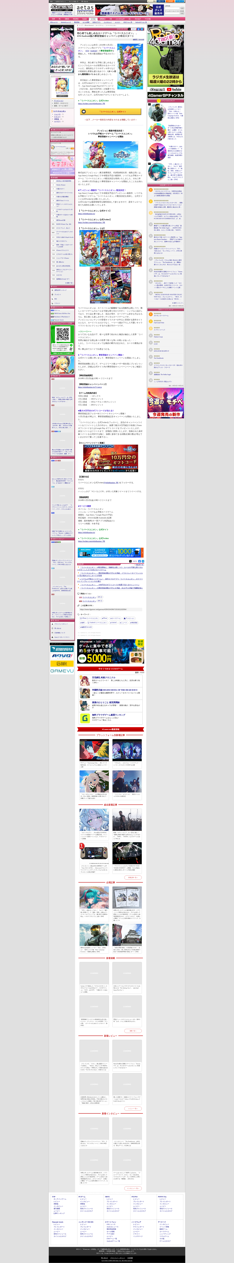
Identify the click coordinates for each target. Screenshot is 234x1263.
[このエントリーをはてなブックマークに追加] (142, 30)
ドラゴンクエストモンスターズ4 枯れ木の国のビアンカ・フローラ (168, 366)
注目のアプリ (97, 22)
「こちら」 (127, 1251)
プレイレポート (112, 1201)
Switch (84, 19)
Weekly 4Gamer (60, 185)
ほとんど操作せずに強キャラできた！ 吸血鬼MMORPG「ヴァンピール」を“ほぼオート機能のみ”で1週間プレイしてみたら (62, 481)
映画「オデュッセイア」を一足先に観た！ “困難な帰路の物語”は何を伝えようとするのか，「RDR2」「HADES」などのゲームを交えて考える (62, 400)
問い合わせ (84, 1)
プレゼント (57, 294)
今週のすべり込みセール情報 (64, 216)
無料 (83, 623)
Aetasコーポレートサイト (62, 637)
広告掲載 (130, 1258)
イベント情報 (164, 1227)
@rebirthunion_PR (111, 483)
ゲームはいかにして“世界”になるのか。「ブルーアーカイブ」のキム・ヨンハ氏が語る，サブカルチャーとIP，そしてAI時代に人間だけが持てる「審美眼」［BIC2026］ (126, 1176)
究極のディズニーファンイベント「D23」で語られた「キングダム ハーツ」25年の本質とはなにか (62, 562)
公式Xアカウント (61, 1)
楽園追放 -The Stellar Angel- (162, 374)
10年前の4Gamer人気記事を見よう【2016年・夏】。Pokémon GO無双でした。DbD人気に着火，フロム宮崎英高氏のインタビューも (62, 426)
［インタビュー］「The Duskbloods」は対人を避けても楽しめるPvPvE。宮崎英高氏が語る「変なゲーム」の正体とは (62, 589)
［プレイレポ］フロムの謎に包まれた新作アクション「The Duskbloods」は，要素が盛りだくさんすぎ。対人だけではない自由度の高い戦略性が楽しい (168, 262)
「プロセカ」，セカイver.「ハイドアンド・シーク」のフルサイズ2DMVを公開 (126, 764)
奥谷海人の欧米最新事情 (63, 181)
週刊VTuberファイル (62, 200)
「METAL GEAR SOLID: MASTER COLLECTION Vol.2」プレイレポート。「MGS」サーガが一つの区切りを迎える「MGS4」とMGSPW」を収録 (168, 297)
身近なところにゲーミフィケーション (64, 270)
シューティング (165, 1234)
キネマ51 (59, 275)
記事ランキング (59, 1213)
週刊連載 (57, 1208)
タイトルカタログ (86, 1211)
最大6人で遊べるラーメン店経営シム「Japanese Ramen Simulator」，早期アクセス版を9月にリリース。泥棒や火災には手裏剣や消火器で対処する (168, 239)
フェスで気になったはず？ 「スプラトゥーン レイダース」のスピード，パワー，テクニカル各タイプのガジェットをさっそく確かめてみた (62, 507)
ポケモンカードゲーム (161, 315)
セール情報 (86, 22)
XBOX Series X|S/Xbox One (62, 313)
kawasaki (87, 627)
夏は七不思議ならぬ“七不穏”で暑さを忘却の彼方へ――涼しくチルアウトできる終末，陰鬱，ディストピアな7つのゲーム (62, 452)
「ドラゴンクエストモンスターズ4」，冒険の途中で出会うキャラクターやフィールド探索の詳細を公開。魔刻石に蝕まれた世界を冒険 (168, 205)
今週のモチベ (60, 189)
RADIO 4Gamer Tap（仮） (64, 224)
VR (111, 19)
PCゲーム (57, 310)
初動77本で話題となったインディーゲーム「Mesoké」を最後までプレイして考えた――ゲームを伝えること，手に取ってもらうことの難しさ (62, 533)
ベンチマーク (138, 1236)
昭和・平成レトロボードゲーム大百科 (64, 246)
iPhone (105, 618)
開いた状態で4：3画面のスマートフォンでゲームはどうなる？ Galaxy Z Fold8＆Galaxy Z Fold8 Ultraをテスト (126, 1099)
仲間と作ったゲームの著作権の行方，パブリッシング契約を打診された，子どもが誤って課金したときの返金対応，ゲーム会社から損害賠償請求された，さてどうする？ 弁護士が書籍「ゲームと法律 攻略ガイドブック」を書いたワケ (62, 615)
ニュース (57, 114)
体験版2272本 (68, 14)
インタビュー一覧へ (133, 1188)
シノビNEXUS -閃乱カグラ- (163, 381)
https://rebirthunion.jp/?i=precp (90, 387)
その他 (162, 1239)
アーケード (162, 1222)
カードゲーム (116, 618)
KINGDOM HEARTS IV (161, 351)
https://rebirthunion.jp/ (86, 214)
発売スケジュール (86, 1208)
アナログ (138, 19)
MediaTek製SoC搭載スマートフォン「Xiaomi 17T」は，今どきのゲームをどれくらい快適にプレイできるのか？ (126, 1065)
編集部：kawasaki (138, 39)
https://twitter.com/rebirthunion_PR (91, 104)
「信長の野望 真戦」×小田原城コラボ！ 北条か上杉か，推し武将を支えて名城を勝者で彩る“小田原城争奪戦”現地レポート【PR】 (126, 949)
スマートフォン (110, 1222)
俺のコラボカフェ (61, 241)
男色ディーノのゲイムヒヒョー (64, 205)
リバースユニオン (62, 93)
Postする (134, 29)
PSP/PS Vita (162, 1197)
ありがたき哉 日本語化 (63, 266)
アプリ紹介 (111, 1234)
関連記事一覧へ (140, 564)
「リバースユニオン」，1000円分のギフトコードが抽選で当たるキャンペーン (109, 585)
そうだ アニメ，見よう (63, 228)
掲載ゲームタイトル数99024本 (62, 13)
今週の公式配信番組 (62, 196)
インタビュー (108, 22)
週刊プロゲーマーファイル (64, 192)
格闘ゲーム (163, 1229)
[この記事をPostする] (129, 29)
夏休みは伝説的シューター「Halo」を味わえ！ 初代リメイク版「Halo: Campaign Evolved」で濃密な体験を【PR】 (93, 949)
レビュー (57, 116)
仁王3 (156, 344)
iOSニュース (54, 22)
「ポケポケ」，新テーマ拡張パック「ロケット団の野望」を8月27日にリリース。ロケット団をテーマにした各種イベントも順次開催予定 (168, 285)
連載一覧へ (70, 283)
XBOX (67, 19)
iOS (87, 51)
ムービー (117, 22)
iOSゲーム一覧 (127, 22)
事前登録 (76, 22)
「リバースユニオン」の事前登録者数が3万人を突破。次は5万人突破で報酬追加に (111, 588)
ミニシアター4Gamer (62, 258)
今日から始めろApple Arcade (64, 237)
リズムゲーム (164, 1236)
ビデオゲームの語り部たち (64, 254)
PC (60, 19)
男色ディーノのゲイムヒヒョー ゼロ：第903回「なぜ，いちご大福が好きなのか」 (126, 1020)
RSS (51, 1)
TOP (53, 19)
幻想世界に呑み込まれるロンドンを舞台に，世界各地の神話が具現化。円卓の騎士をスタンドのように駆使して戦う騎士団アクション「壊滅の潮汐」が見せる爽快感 (94, 1100)
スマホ (93, 19)
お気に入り (161, 1)
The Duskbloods (159, 358)
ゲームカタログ (165, 1241)
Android (93, 51)
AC (130, 19)
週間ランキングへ (178, 303)
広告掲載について (59, 632)
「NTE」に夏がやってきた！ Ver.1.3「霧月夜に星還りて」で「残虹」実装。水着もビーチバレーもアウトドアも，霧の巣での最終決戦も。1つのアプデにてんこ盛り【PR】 (94, 913)
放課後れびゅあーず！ (63, 279)
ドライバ (57, 303)
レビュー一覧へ (133, 1108)
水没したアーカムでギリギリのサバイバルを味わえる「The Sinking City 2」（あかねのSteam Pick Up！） (126, 988)
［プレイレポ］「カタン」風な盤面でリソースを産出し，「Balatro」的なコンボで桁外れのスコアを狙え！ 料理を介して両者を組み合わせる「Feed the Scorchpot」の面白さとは (94, 1067)
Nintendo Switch (59, 320)
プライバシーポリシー (61, 624)
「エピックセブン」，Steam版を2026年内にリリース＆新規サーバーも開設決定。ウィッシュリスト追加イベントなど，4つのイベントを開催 (94, 835)
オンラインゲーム (60, 1199)
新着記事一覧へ (133, 877)
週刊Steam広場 (60, 220)
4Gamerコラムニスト (62, 250)
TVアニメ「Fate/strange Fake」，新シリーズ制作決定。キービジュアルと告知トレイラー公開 (94, 765)
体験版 (56, 119)
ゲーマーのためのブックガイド (64, 232)
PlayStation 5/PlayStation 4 (61, 316)
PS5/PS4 (75, 19)
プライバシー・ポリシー (117, 1258)
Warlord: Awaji (158, 337)
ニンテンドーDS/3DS (86, 1222)
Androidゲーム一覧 (141, 22)
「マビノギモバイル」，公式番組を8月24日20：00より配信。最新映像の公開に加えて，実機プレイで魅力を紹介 (94, 796)
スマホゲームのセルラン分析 (64, 210)
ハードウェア (120, 19)
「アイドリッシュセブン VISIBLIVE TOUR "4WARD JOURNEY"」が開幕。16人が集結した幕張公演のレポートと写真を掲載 (126, 868)
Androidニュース (66, 22)
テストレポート (138, 1227)
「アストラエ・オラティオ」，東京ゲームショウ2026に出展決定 (126, 795)
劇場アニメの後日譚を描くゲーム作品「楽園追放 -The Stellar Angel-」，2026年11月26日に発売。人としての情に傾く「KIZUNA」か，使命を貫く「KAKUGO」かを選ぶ (168, 228)
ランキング (179, 1)
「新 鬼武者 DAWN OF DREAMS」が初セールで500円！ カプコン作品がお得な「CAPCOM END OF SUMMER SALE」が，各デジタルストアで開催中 (168, 216)
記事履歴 (170, 1)
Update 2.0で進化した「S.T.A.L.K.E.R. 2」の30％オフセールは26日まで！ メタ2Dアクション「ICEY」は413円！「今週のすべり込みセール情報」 (94, 989)
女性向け (103, 19)
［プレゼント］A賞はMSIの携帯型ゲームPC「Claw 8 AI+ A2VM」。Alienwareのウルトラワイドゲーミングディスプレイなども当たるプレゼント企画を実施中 (94, 869)
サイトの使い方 (73, 1)
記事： (68, 148)
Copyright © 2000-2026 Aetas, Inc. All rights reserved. (117, 1260)
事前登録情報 (111, 1229)
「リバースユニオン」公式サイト (112, 112)
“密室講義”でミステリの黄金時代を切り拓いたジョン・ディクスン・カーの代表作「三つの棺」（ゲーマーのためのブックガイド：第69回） (94, 1022)
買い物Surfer (60, 262)
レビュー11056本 (56, 14)
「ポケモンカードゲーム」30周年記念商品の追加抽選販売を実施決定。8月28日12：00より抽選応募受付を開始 (168, 193)
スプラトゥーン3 (159, 330)
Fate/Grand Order (159, 323)
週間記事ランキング (60, 290)
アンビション (58, 101)
